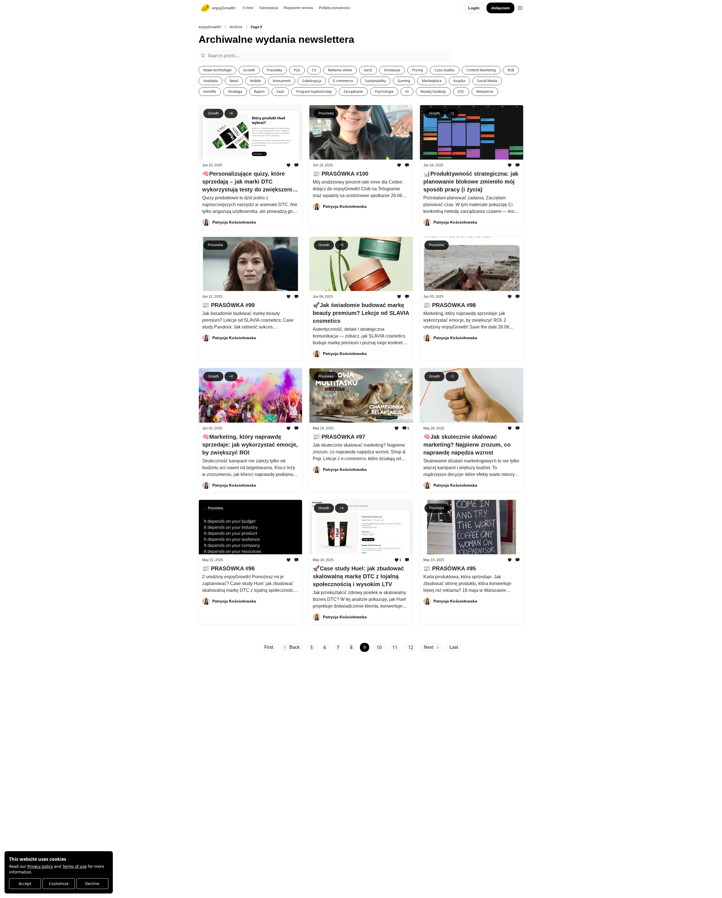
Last (454, 647)
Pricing (417, 70)
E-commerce (343, 80)
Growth (249, 70)
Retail (234, 80)
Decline (92, 883)
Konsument (281, 80)
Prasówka (274, 70)
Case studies (445, 70)
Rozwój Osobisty (433, 91)
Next (428, 647)
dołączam (500, 8)
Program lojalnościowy (314, 91)
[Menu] (520, 7)
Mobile (255, 80)
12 (410, 647)
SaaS (280, 91)
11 (394, 647)
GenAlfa (209, 91)
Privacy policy (40, 866)
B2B (511, 70)
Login (473, 8)
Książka (459, 80)
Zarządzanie (353, 91)
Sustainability (375, 80)
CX (314, 70)
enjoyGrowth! (210, 27)
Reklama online (340, 70)
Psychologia (384, 91)
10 (379, 647)
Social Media (487, 80)
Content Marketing (481, 70)
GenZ (368, 70)
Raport (259, 91)
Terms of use (74, 866)
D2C (461, 91)
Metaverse (484, 91)
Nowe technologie (217, 70)
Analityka (210, 80)
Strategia (235, 91)
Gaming (404, 80)
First (268, 647)
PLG (297, 70)
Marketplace (432, 80)
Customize (59, 883)
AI (407, 91)
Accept (25, 883)
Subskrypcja (311, 80)
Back (294, 647)
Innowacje (392, 70)
